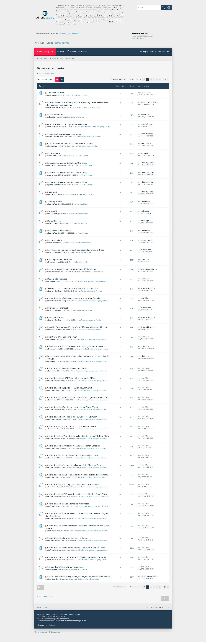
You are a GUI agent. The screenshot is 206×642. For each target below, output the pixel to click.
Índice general (42, 607)
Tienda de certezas (55, 92)
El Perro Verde (53, 153)
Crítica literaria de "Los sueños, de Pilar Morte (68, 503)
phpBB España (61, 616)
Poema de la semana (140, 33)
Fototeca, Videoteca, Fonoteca (90, 136)
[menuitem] (60, 52)
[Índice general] (45, 15)
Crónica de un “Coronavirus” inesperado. (65, 567)
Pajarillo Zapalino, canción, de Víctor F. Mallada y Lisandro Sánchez (77, 327)
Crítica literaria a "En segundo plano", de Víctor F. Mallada (73, 484)
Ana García (52, 156)
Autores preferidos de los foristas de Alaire (92, 349)
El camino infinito (55, 114)
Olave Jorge (52, 223)
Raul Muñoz (52, 204)
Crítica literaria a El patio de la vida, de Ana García (69, 387)
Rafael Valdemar (54, 127)
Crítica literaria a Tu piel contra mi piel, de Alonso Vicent (72, 407)
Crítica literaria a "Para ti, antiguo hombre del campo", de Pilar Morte (78, 436)
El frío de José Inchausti (57, 308)
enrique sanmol (54, 243)
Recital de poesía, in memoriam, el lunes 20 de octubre (71, 269)
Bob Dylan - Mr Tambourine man (62, 337)
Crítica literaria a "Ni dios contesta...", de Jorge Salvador (72, 416)
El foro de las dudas (93, 107)
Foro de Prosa (82, 95)
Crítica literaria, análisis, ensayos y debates (95, 127)
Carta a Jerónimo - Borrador (59, 259)
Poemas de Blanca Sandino (88, 146)
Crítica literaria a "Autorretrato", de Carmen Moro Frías (72, 426)
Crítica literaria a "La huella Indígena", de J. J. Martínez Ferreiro (75, 465)
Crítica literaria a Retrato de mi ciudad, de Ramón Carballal (73, 445)
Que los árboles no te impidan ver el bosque (67, 124)
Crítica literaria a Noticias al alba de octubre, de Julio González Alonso (78, 397)
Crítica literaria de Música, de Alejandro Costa (67, 368)
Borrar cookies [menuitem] (41, 632)
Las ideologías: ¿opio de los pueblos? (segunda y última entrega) (76, 250)
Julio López (52, 95)
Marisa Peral (52, 146)
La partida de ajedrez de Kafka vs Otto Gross (67, 163)
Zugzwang (52, 192)
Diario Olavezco (54, 221)
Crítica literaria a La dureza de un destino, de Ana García (72, 455)
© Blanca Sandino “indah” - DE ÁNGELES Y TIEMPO (70, 143)
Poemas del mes (61, 43)
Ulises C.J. (51, 117)
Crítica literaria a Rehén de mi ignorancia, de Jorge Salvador (74, 298)
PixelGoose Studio (62, 619)
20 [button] (165, 79)
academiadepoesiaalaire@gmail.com (73, 621)
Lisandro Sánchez (54, 252)
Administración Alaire (55, 272)
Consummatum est (55, 317)
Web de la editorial (78, 51)
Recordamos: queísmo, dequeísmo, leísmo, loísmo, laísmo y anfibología (78, 576)
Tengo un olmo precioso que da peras (64, 134)
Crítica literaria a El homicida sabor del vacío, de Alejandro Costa (76, 547)
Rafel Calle (52, 301)
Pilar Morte (140, 38)
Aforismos (80, 117)
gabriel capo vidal (54, 165)
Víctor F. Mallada (53, 136)
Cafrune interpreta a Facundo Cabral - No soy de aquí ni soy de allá (77, 346)
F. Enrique (51, 262)
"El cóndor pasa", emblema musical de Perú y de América (72, 288)
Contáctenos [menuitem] (55, 632)
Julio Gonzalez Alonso (56, 107)
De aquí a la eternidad (57, 279)
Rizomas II (52, 211)
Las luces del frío (54, 240)
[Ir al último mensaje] (149, 92)
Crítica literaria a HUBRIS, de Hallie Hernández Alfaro (71, 378)
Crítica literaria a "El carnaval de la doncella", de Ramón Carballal (76, 557)
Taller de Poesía (82, 262)
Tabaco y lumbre (54, 201)
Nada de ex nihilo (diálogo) (59, 230)
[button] (143, 79)
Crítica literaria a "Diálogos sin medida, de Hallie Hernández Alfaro (77, 494)
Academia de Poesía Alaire (93, 272)
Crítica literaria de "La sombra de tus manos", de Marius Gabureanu (77, 474)
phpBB (51, 614)
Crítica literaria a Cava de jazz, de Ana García (67, 538)
